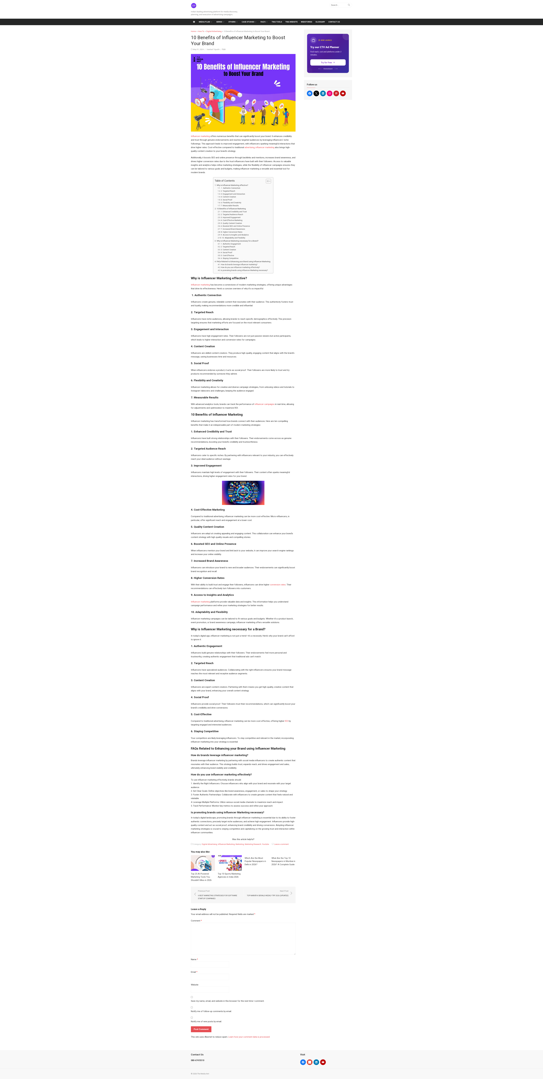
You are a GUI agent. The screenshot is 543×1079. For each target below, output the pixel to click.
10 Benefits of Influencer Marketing (231, 208)
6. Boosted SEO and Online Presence (235, 226)
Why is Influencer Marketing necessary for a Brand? (237, 241)
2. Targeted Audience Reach (232, 215)
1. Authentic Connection (230, 188)
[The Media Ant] (194, 22)
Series (219, 22)
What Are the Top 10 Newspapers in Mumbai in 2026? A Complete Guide (283, 861)
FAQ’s (262, 22)
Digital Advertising (214, 31)
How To (201, 31)
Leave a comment (281, 844)
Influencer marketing (200, 136)
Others (231, 22)
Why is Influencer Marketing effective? (232, 185)
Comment (196, 920)
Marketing (240, 844)
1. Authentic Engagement (231, 244)
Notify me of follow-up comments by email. (211, 1011)
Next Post (267, 893)
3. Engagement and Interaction (233, 194)
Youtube (265, 844)
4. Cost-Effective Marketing (231, 220)
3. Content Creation (228, 250)
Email (194, 972)
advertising (249, 147)
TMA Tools (277, 22)
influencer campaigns (264, 404)
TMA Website (291, 22)
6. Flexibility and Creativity (231, 203)
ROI (286, 721)
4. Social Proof (226, 253)
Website (194, 984)
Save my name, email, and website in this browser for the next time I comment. (227, 1001)
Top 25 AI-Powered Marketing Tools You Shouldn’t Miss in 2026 (201, 877)
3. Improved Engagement (231, 217)
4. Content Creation (228, 197)
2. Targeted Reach (228, 191)
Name (194, 959)
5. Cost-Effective (227, 256)
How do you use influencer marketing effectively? (240, 267)
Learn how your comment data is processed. (249, 1037)
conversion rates (278, 584)
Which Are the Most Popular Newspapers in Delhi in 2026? (255, 861)
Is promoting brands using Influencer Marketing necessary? (244, 270)
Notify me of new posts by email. (206, 1021)
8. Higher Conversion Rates (231, 232)
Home (193, 31)
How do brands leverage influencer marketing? (239, 265)
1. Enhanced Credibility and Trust (234, 212)
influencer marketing (265, 147)
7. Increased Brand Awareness (233, 229)
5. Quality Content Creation (231, 223)
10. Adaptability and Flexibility (233, 238)
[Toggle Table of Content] (267, 181)
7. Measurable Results (230, 206)
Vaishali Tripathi (213, 49)
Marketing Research (253, 844)
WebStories (306, 22)
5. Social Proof (226, 200)
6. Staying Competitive (229, 258)
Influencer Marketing (226, 844)
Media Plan (204, 22)
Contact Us (334, 22)
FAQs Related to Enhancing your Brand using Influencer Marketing (243, 261)
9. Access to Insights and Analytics (235, 235)
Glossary (320, 22)
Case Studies (248, 22)
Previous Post (217, 895)
